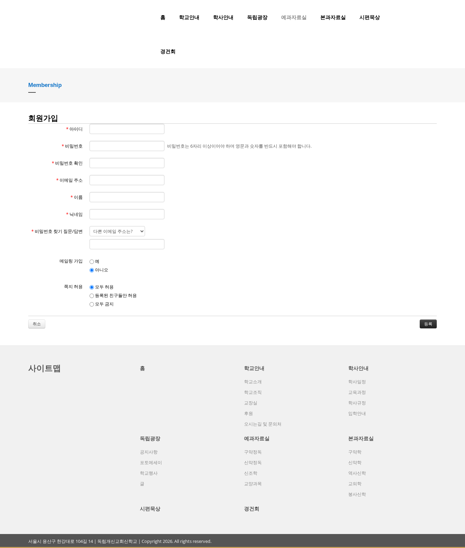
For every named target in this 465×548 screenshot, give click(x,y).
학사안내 (223, 17)
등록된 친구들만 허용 (115, 295)
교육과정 (357, 392)
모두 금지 (104, 304)
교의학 (355, 483)
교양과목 (253, 483)
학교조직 (253, 392)
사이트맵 (44, 367)
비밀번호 (72, 146)
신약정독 (253, 462)
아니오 (101, 270)
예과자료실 (294, 17)
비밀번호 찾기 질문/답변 (57, 231)
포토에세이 (151, 462)
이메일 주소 (69, 180)
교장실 (250, 403)
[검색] (421, 17)
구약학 (355, 452)
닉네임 (74, 214)
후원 (248, 413)
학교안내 (189, 17)
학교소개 (253, 382)
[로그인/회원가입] (433, 17)
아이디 (74, 129)
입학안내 (357, 413)
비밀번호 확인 (67, 163)
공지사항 (149, 452)
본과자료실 (333, 17)
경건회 (168, 51)
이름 (76, 197)
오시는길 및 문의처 (263, 424)
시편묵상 (369, 17)
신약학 (355, 462)
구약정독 (253, 452)
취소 (37, 324)
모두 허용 (104, 287)
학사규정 (357, 403)
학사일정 (357, 382)
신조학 (250, 473)
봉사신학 (357, 494)
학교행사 (149, 473)
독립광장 (257, 17)
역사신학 (357, 473)
